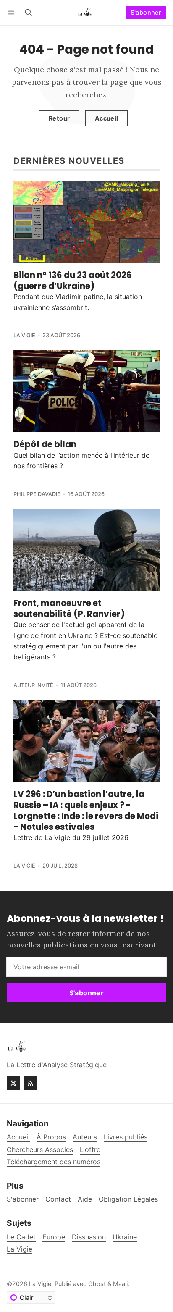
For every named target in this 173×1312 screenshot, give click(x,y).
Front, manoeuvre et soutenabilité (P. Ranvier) (69, 608)
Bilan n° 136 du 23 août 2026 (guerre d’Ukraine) (72, 280)
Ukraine (125, 1237)
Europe (53, 1237)
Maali (120, 1283)
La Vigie (24, 335)
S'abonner (146, 12)
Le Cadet (21, 1237)
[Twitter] (13, 1083)
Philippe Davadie (36, 494)
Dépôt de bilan (44, 444)
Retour (59, 118)
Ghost (97, 1283)
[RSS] (30, 1083)
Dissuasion (89, 1237)
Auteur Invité (33, 685)
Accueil (106, 118)
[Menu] (12, 12)
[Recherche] (28, 12)
